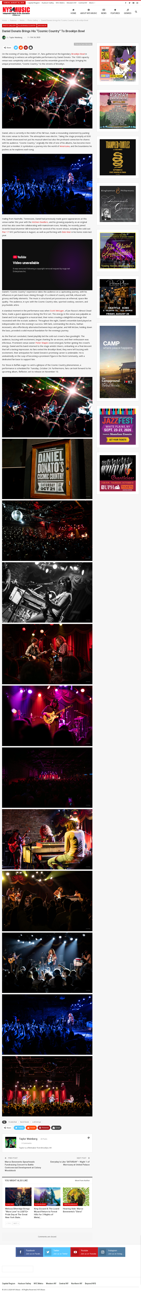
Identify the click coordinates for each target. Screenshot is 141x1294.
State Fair (9, 1204)
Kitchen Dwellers (40, 222)
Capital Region (34, 3)
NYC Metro (60, 3)
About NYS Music (88, 13)
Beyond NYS (90, 1283)
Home (73, 13)
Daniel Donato (24, 1122)
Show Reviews (40, 1204)
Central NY (82, 3)
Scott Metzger (57, 310)
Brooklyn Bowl (78, 53)
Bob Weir (66, 232)
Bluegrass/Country (27, 26)
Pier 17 (5, 232)
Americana (65, 146)
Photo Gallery (9, 26)
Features (115, 13)
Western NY (71, 3)
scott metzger (36, 1122)
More (91, 3)
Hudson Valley (48, 3)
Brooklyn (42, 26)
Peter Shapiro (42, 342)
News (103, 13)
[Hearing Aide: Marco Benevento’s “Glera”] (76, 1196)
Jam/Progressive (70, 1204)
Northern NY (76, 1283)
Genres (127, 13)
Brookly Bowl (13, 1122)
